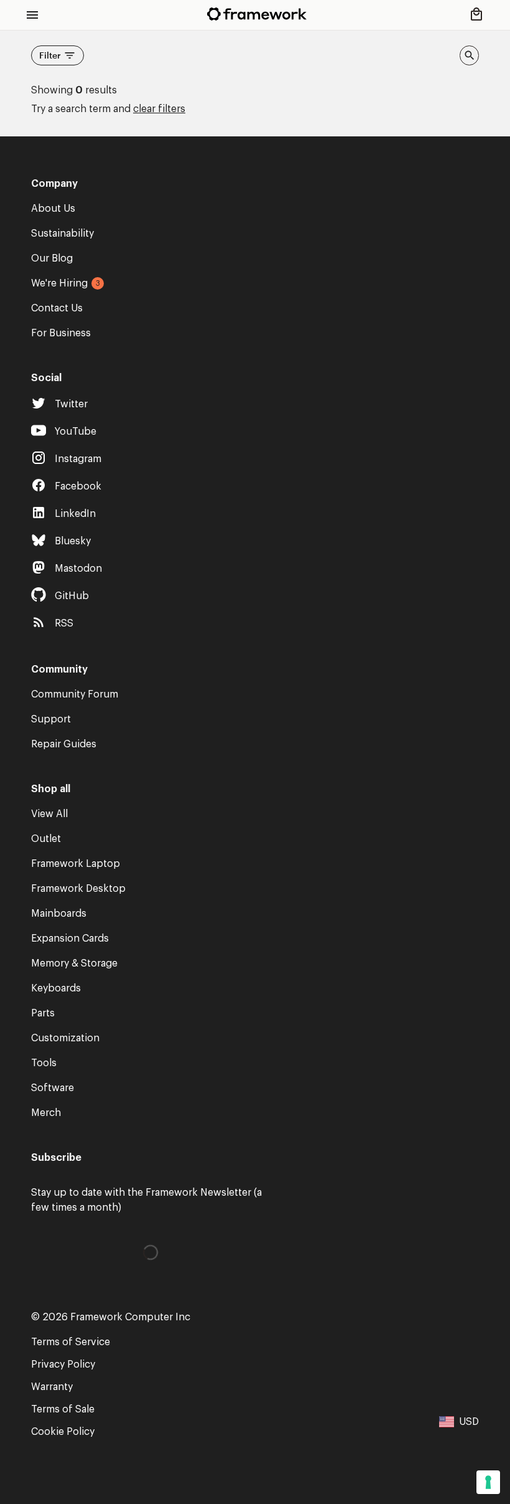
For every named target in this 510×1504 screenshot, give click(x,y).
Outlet (46, 839)
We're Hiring (59, 283)
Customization (65, 1038)
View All (49, 814)
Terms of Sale (63, 1409)
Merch (46, 1113)
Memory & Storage (74, 963)
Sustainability (62, 234)
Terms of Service (70, 1342)
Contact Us (57, 308)
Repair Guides (63, 744)
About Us (53, 209)
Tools (44, 1063)
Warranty (52, 1387)
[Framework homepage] (257, 14)
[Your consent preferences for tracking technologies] (488, 1482)
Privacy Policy (63, 1364)
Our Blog (52, 258)
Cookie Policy (63, 1432)
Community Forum (74, 694)
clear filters (159, 109)
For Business (61, 333)
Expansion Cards (70, 939)
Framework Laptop (75, 864)
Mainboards (58, 914)
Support (51, 719)
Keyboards (56, 988)
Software (52, 1088)
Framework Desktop (78, 889)
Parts (43, 1013)
